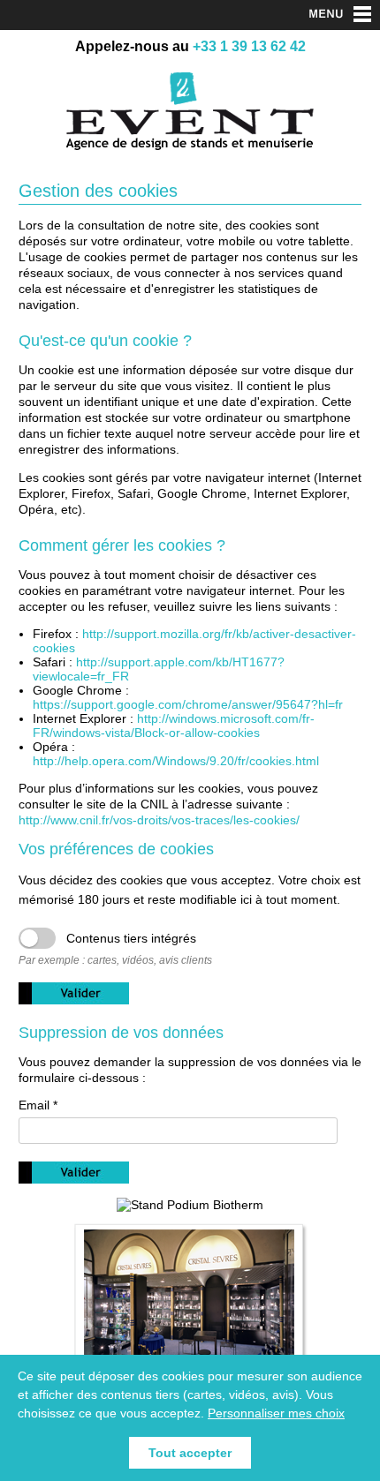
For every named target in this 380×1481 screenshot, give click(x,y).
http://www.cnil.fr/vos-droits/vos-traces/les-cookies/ (159, 820)
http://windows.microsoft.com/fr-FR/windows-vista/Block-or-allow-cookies (174, 725)
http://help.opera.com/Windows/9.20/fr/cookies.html (176, 761)
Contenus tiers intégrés (131, 938)
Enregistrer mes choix (74, 993)
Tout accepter (190, 1453)
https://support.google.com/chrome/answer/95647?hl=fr (188, 704)
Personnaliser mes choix (276, 1413)
